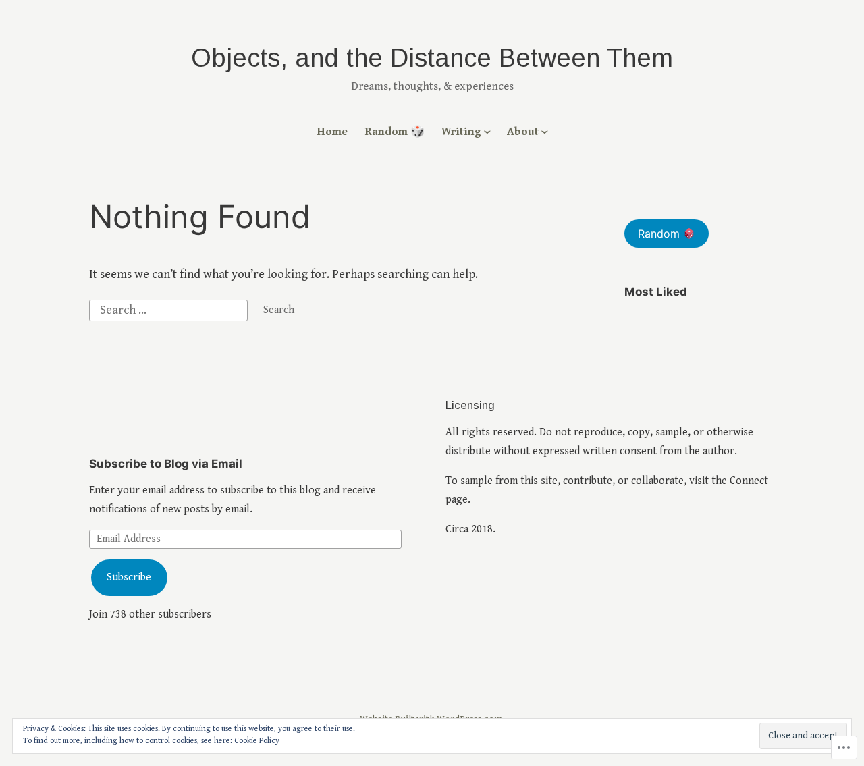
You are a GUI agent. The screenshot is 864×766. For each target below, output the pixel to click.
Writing (461, 131)
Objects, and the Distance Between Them (432, 58)
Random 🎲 (395, 131)
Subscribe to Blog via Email (165, 463)
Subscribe (129, 577)
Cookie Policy (256, 740)
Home (332, 131)
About (523, 131)
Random (660, 233)
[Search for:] (170, 309)
